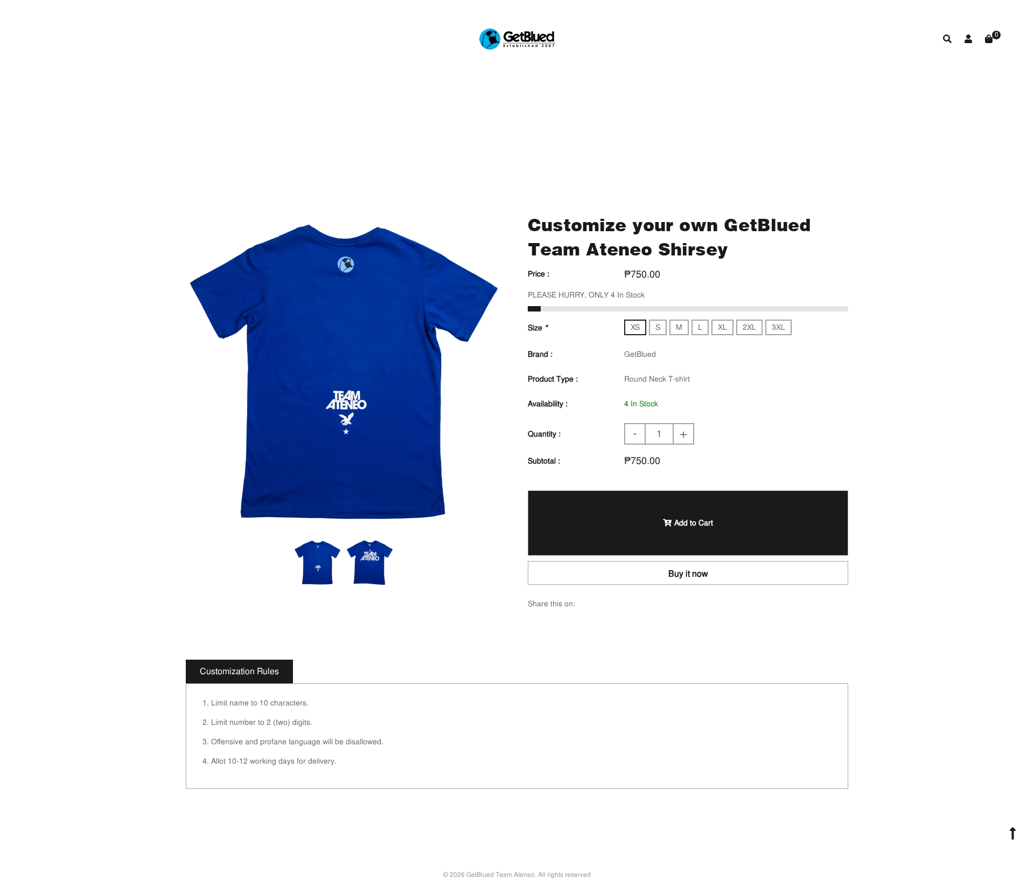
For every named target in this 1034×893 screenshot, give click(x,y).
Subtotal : (544, 461)
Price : (538, 274)
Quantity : (544, 434)
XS (635, 327)
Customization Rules (239, 671)
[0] (989, 39)
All (421, 137)
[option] (343, 370)
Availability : (548, 404)
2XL (749, 327)
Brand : (540, 354)
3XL (778, 327)
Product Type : (553, 379)
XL (722, 327)
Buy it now (688, 573)
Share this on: (551, 603)
